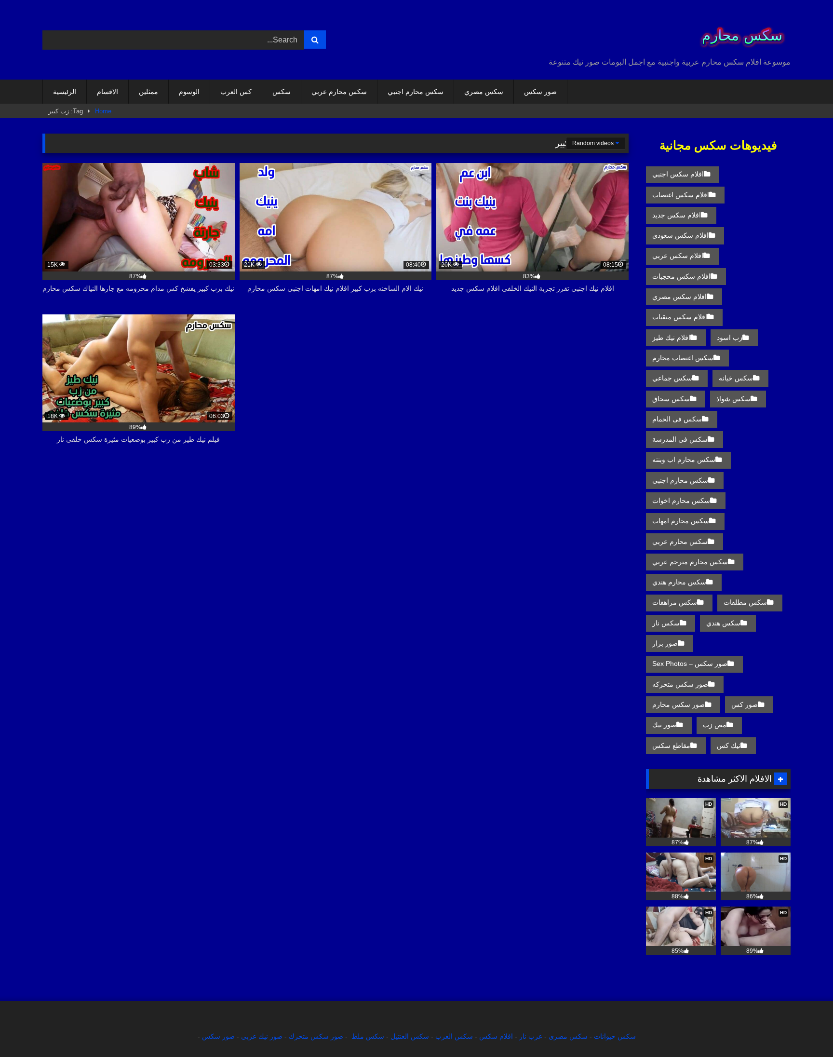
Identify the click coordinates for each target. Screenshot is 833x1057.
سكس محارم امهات (680, 521)
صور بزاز (665, 643)
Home (103, 111)
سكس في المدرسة (680, 439)
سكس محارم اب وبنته (683, 459)
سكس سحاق (671, 399)
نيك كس (728, 745)
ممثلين (148, 91)
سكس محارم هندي (679, 582)
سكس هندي (723, 623)
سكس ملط (367, 1036)
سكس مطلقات (745, 602)
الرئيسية (64, 91)
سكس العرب (454, 1036)
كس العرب (236, 91)
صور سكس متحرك (316, 1036)
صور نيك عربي (261, 1036)
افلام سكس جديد (676, 215)
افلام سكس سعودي (680, 235)
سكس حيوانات (615, 1036)
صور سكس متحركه (680, 684)
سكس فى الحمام (677, 419)
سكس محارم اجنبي (415, 91)
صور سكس (540, 91)
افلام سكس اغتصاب (680, 195)
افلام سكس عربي (677, 255)
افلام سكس (496, 1036)
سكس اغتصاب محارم (682, 358)
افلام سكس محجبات (681, 276)
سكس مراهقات (674, 602)
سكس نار (666, 623)
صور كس (744, 704)
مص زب (714, 725)
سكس (281, 91)
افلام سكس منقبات (679, 317)
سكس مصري (483, 91)
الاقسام (107, 91)
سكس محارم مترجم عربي (690, 562)
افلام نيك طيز (671, 337)
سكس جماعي (672, 378)
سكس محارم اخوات (681, 500)
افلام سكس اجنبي (678, 174)
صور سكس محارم (678, 704)
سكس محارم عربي (339, 91)
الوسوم (189, 91)
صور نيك (664, 725)
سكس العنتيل (409, 1036)
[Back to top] (803, 1028)
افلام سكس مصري (679, 296)
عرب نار (530, 1036)
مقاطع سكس (671, 745)
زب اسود (729, 337)
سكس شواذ (733, 399)
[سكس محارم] (739, 32)
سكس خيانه (736, 378)
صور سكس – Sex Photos (689, 663)
